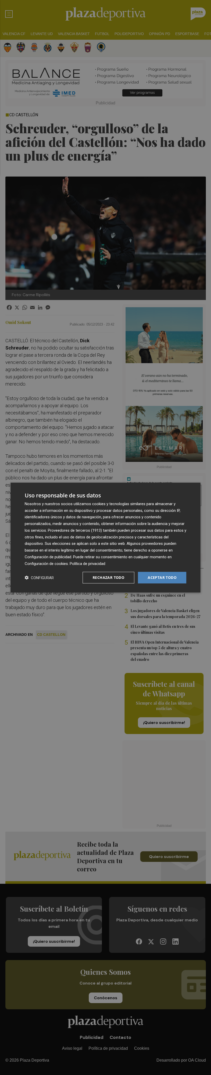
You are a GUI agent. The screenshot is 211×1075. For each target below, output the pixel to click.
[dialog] (105, 537)
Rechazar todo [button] (108, 577)
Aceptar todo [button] (162, 577)
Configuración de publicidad (48, 557)
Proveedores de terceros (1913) (75, 530)
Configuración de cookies (46, 563)
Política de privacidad (87, 563)
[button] (39, 578)
